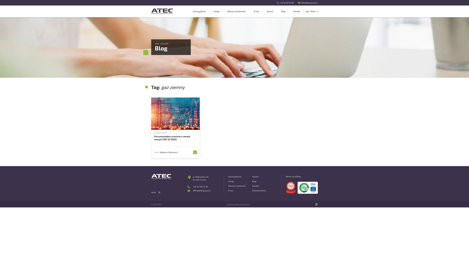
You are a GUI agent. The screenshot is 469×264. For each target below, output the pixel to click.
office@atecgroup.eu (309, 3)
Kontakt (255, 186)
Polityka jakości (259, 190)
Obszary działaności (237, 186)
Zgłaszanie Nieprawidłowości (238, 204)
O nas (230, 190)
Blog (254, 181)
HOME (157, 43)
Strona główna (234, 176)
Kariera (255, 176)
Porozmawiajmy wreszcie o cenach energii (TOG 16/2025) (172, 138)
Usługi (231, 181)
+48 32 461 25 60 (287, 3)
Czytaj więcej (194, 152)
